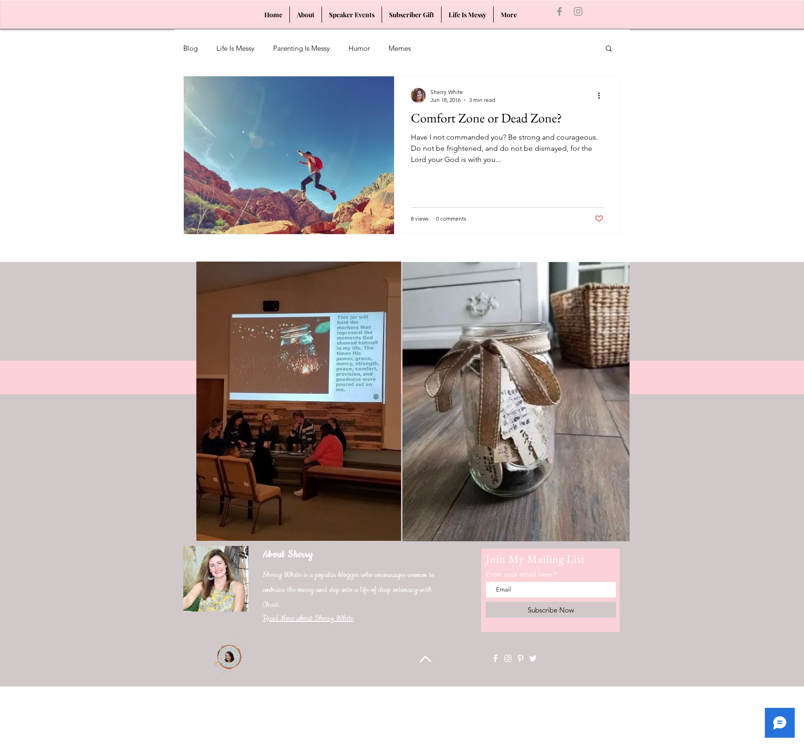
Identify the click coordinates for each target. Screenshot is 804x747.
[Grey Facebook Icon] (559, 11)
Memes (400, 48)
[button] (608, 49)
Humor (359, 48)
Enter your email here (519, 574)
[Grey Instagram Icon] (578, 11)
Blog (190, 48)
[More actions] (602, 95)
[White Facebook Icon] (495, 658)
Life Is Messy (235, 48)
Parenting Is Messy (301, 48)
